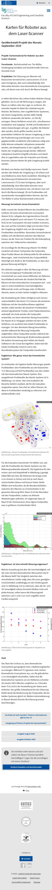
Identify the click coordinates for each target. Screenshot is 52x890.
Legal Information (19, 878)
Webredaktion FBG (34, 786)
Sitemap (36, 882)
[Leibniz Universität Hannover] (9, 3)
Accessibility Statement (21, 882)
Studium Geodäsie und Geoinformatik (26, 767)
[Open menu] (49, 11)
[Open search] (49, 3)
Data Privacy (35, 878)
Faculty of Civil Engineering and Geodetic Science (22, 17)
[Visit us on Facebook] (23, 865)
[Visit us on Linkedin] (29, 865)
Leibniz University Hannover (29, 873)
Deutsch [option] (42, 3)
